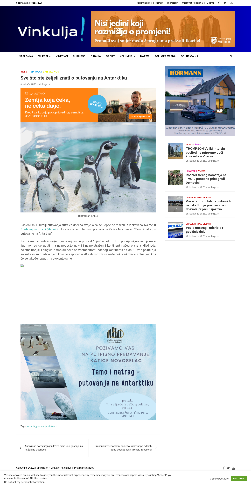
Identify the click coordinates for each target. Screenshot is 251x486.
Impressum (172, 3)
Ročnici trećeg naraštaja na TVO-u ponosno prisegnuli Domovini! (206, 179)
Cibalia (96, 56)
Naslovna (26, 56)
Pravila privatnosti (84, 467)
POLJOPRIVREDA (165, 56)
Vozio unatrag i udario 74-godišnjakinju (205, 230)
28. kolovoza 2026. (196, 160)
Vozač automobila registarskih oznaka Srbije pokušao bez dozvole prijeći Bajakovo (208, 205)
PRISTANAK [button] (239, 478)
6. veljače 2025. (28, 84)
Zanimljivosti (52, 71)
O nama (210, 3)
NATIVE (144, 56)
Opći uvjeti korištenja (192, 3)
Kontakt (159, 3)
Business (79, 56)
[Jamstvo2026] (88, 90)
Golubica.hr (189, 56)
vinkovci (52, 426)
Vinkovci (62, 56)
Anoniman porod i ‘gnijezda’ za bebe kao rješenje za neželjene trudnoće (54, 448)
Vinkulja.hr (44, 84)
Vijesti (43, 56)
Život (198, 145)
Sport (110, 56)
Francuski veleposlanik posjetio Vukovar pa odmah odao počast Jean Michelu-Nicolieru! (123, 448)
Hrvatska (191, 171)
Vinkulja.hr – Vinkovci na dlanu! (54, 467)
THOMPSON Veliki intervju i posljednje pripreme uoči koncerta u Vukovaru (206, 152)
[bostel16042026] (50, 265)
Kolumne (126, 56)
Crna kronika (194, 197)
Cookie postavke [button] (219, 478)
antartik (31, 426)
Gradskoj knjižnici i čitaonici (39, 229)
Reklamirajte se (144, 3)
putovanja (41, 426)
